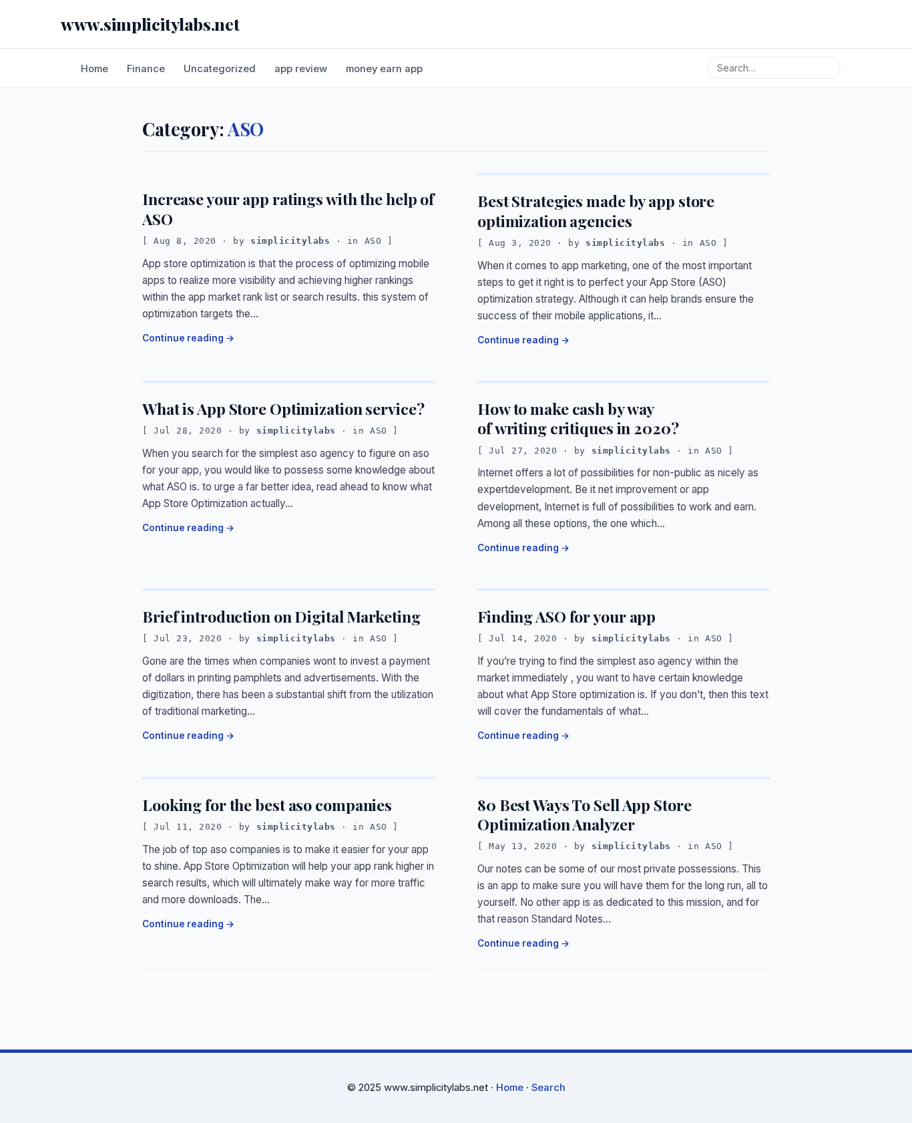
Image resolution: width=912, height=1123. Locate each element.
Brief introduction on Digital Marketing (281, 616)
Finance (146, 69)
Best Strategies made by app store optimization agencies (595, 210)
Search (548, 1088)
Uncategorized (220, 69)
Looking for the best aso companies (268, 804)
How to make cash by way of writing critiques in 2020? (578, 418)
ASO (373, 241)
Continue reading (183, 338)
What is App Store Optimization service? (283, 408)
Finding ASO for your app (566, 616)
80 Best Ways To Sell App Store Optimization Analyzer (584, 814)
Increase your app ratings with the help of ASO (288, 208)
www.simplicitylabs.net (150, 24)
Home (94, 69)
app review (300, 69)
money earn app (384, 69)
